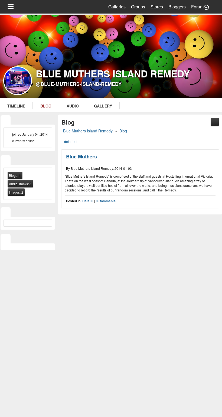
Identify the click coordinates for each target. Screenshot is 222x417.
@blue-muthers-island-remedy (79, 83)
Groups (138, 7)
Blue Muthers (81, 156)
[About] (5, 120)
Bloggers (177, 7)
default (87, 200)
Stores (157, 7)
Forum (197, 7)
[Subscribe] (215, 121)
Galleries (117, 7)
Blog (123, 130)
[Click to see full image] (111, 56)
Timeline (16, 106)
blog (45, 106)
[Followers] (5, 212)
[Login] (206, 6)
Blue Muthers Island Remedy (88, 130)
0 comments (106, 200)
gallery (103, 106)
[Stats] (5, 160)
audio (73, 106)
